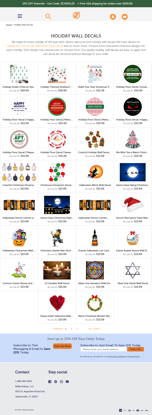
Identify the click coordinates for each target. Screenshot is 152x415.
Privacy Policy (134, 356)
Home (9, 25)
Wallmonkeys (28, 410)
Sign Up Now (62, 346)
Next (96, 328)
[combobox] (48, 16)
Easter (59, 45)
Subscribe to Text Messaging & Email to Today (31, 348)
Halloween (13, 45)
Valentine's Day (44, 45)
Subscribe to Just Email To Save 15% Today (110, 345)
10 (90, 328)
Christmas (28, 45)
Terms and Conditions (116, 356)
